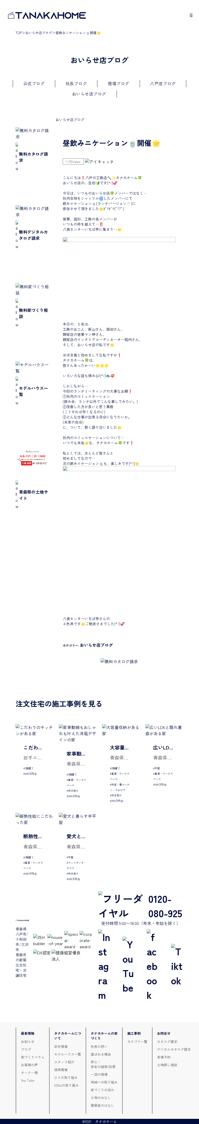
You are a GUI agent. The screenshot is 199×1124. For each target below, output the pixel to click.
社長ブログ (76, 83)
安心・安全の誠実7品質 (103, 1064)
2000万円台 (31, 773)
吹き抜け (73, 791)
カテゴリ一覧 (137, 1041)
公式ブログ (34, 83)
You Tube (27, 1080)
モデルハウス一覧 (67, 1054)
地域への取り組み (104, 1082)
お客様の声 (29, 1064)
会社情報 (61, 1046)
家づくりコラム (33, 1057)
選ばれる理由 (101, 1054)
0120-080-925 (165, 905)
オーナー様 (29, 1072)
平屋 (157, 768)
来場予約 (163, 1057)
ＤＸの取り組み (66, 1077)
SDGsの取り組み (66, 1085)
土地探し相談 (167, 1064)
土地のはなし (101, 1097)
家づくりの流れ (102, 1089)
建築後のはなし (102, 1105)
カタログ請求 (167, 1041)
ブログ (26, 1049)
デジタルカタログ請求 (174, 1049)
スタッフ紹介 (64, 1061)
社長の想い (99, 1046)
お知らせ (27, 1041)
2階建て (29, 768)
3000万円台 (74, 796)
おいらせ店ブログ (38, 32)
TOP (19, 32)
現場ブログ (118, 83)
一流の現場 (99, 1074)
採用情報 (61, 1069)
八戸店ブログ (163, 83)
